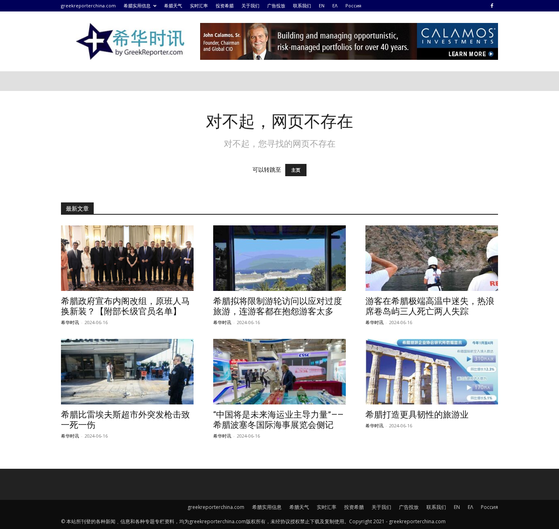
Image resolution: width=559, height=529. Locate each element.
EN (322, 5)
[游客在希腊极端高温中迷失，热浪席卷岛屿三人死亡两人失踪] (431, 258)
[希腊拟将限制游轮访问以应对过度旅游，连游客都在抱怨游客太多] (279, 258)
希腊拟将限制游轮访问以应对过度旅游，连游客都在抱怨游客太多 (277, 306)
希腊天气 (173, 5)
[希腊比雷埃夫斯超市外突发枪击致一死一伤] (127, 371)
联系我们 (302, 5)
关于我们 (250, 5)
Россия (353, 5)
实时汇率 (199, 5)
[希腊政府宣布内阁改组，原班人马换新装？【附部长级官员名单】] (127, 258)
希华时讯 (70, 322)
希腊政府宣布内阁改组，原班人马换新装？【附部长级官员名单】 (125, 306)
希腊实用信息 (137, 5)
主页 (295, 170)
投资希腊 (225, 5)
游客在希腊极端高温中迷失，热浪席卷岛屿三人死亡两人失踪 (429, 306)
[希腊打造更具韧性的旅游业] (431, 371)
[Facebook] (492, 5)
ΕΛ (335, 5)
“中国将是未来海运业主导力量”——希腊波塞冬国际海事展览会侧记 (278, 420)
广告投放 (276, 5)
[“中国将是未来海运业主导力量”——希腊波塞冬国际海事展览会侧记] (279, 371)
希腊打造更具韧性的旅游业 (417, 415)
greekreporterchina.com (88, 5)
